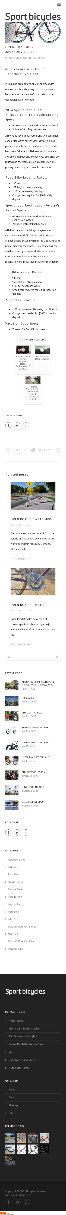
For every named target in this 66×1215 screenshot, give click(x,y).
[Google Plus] (26, 425)
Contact (13, 1097)
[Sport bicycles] (33, 15)
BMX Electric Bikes (32, 712)
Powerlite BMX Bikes (33, 787)
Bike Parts (13, 919)
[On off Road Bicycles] (44, 1149)
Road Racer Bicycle (19, 1068)
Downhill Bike (15, 948)
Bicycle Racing (16, 904)
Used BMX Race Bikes (32, 801)
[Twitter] (17, 425)
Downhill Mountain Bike (21, 941)
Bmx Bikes (14, 874)
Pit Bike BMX (28, 697)
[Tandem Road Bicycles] (10, 1161)
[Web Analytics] (7, 1213)
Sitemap (13, 1105)
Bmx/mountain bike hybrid (23, 1036)
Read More (18, 558)
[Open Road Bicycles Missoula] (33, 495)
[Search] (57, 657)
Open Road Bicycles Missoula (33, 519)
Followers (13, 867)
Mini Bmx (13, 934)
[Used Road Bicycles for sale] (44, 1138)
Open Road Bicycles (27, 605)
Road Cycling (16, 1020)
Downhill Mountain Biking (22, 926)
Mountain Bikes (16, 859)
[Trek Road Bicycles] (33, 1149)
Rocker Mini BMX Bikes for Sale (26, 1044)
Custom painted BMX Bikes (35, 742)
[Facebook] (8, 425)
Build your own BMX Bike (35, 727)
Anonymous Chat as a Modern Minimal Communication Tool (38, 683)
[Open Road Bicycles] (33, 581)
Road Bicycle (40, 57)
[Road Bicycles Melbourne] (21, 1149)
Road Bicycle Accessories (23, 1060)
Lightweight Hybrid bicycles (24, 1028)
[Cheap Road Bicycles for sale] (10, 1149)
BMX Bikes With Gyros (33, 772)
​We (10, 1052)
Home (12, 1089)
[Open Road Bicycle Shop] (33, 1138)
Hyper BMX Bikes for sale (35, 757)
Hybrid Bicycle (16, 882)
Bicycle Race (15, 889)
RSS (11, 1113)
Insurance (13, 911)
